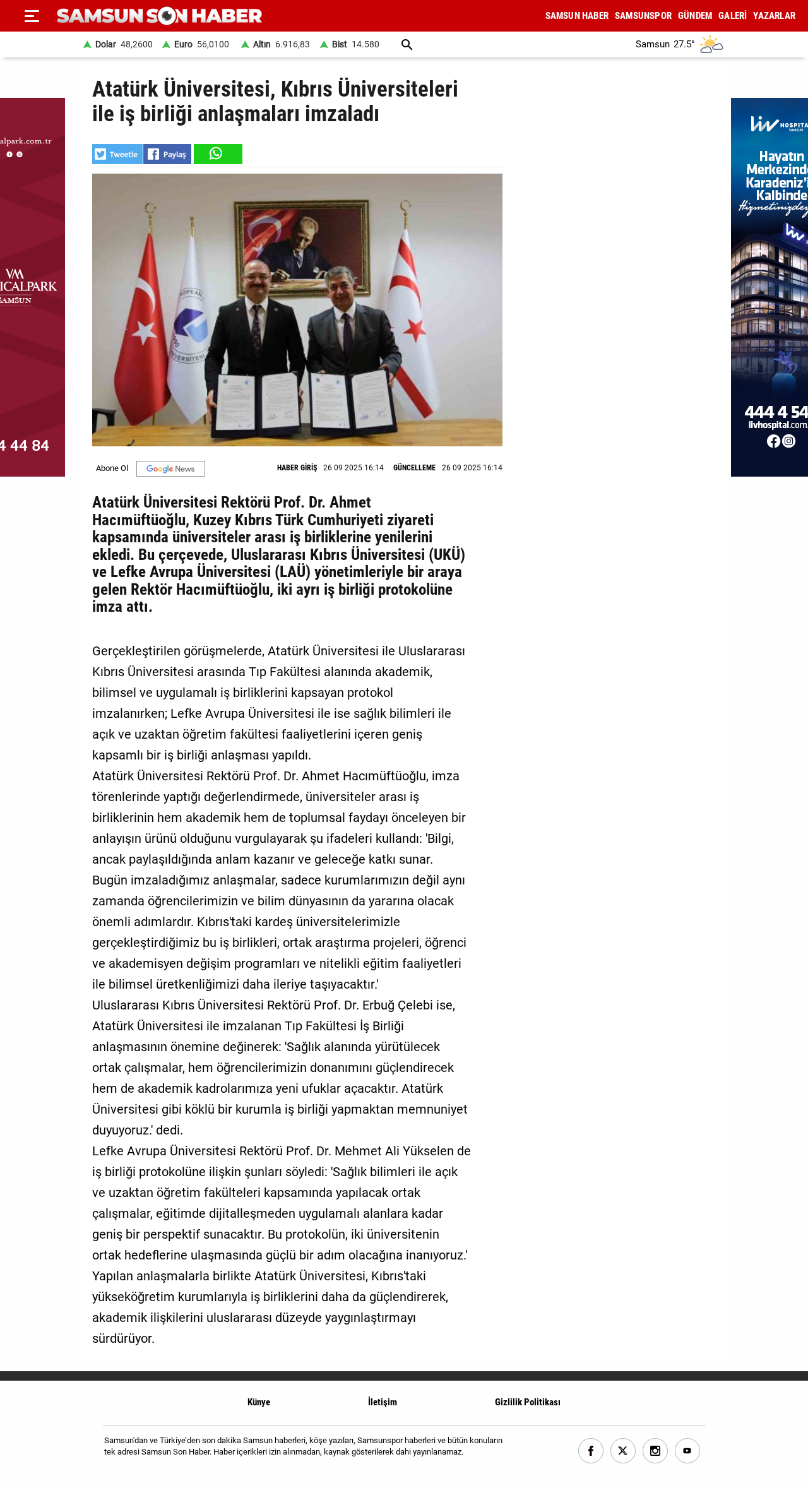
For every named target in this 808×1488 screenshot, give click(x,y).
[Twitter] (623, 1451)
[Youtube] (688, 1451)
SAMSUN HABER (577, 15)
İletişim (382, 1402)
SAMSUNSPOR (643, 15)
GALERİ (732, 15)
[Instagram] (655, 1451)
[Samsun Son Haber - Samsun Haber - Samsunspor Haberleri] (159, 16)
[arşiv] (407, 44)
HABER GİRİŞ (297, 467)
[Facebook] (591, 1451)
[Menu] (31, 16)
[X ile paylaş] (117, 154)
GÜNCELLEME (414, 467)
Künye (258, 1402)
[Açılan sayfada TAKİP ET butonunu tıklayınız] (170, 469)
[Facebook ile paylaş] (167, 154)
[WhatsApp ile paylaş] (217, 154)
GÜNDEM (695, 15)
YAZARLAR (774, 15)
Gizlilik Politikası (528, 1402)
